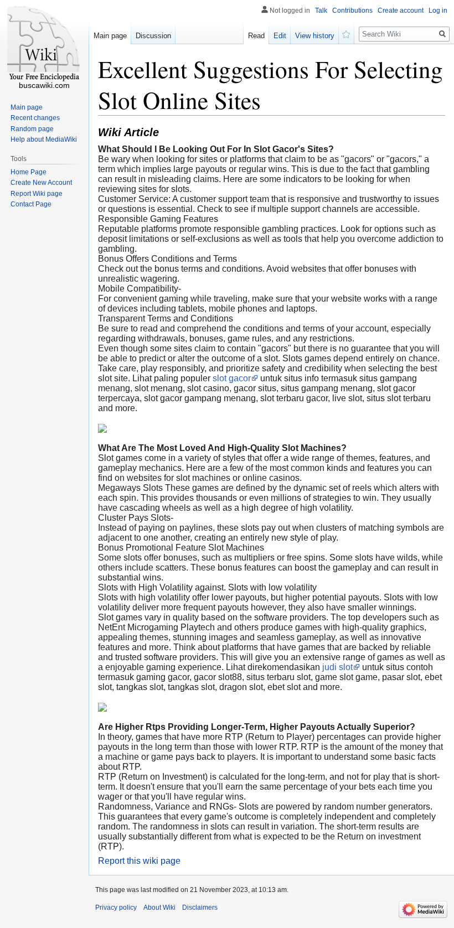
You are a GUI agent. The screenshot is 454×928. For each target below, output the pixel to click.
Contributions (352, 10)
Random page (32, 129)
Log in (438, 10)
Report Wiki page (37, 194)
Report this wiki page (139, 860)
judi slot (337, 667)
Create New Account (41, 182)
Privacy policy (116, 907)
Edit (280, 36)
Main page (110, 36)
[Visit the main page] (44, 44)
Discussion (153, 36)
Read (256, 36)
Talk (321, 10)
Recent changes (35, 118)
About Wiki (159, 907)
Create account (401, 10)
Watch (346, 33)
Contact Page (31, 204)
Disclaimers (200, 907)
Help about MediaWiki (44, 139)
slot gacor (232, 378)
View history (314, 36)
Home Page (29, 172)
